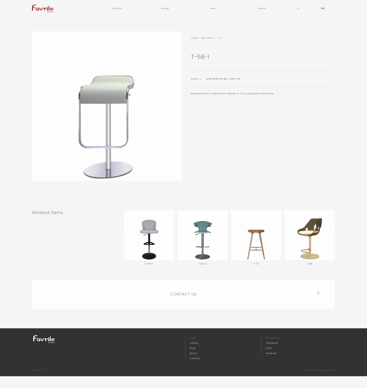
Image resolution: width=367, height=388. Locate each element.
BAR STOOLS (207, 38)
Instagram (272, 343)
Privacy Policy (38, 370)
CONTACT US (183, 294)
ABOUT (214, 8)
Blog (192, 348)
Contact (195, 358)
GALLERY (165, 8)
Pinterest (271, 353)
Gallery (194, 343)
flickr (269, 348)
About (193, 353)
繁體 (323, 8)
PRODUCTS (117, 8)
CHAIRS (194, 38)
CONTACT (262, 8)
